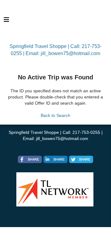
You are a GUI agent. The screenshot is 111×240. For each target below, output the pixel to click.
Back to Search (55, 115)
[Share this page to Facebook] (30, 159)
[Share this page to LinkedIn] (55, 159)
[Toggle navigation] (6, 21)
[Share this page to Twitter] (81, 159)
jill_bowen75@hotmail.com (70, 53)
